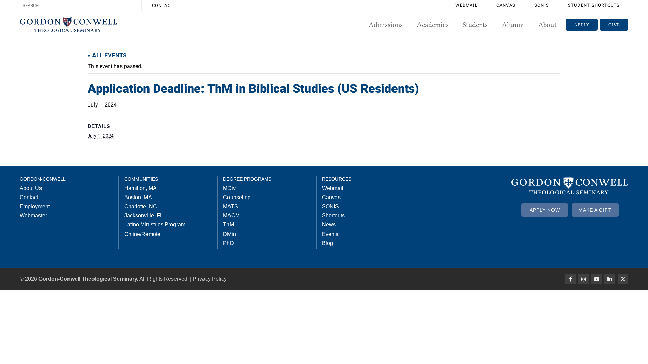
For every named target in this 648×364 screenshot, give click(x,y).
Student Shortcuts (594, 5)
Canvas (505, 5)
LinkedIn (609, 279)
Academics (433, 25)
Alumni (513, 25)
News (329, 225)
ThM (228, 225)
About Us (31, 188)
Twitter (623, 279)
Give (614, 24)
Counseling (237, 197)
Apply (581, 24)
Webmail (466, 5)
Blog (327, 243)
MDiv (229, 188)
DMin (229, 234)
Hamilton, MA (140, 188)
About (547, 25)
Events (330, 234)
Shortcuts (333, 215)
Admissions (386, 25)
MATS (230, 206)
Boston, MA (138, 197)
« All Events (107, 55)
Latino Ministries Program (154, 225)
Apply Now (545, 210)
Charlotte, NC (140, 206)
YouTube (596, 279)
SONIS (541, 5)
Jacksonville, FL (143, 215)
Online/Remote (142, 234)
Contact (163, 5)
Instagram (583, 279)
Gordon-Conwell (43, 179)
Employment (35, 206)
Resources (336, 179)
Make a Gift (595, 210)
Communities (141, 179)
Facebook (570, 279)
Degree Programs (247, 179)
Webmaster (33, 215)
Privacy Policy (210, 279)
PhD (228, 243)
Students (475, 25)
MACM (231, 215)
